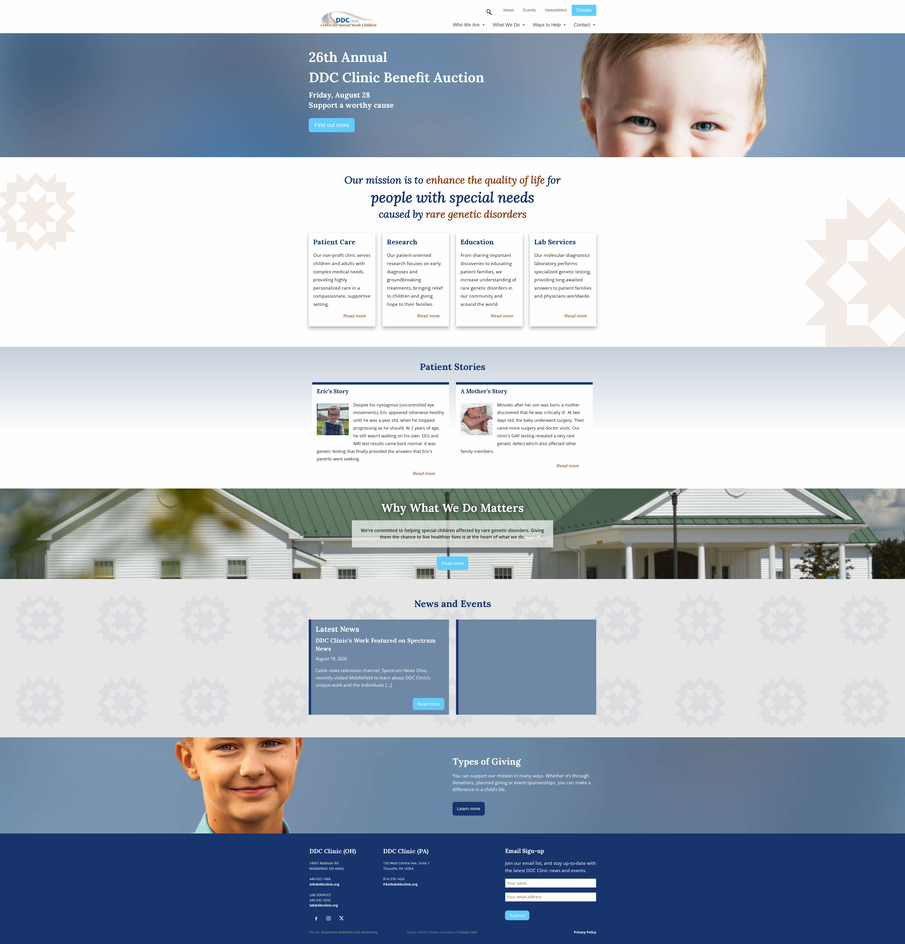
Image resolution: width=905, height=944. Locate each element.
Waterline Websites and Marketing (349, 932)
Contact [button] (582, 24)
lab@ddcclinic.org (323, 905)
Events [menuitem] (529, 10)
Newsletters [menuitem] (556, 10)
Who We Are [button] (466, 24)
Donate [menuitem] (584, 10)
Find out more (331, 125)
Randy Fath (467, 932)
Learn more (468, 808)
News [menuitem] (508, 10)
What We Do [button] (506, 24)
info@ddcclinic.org (324, 884)
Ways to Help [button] (547, 24)
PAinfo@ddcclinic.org (400, 884)
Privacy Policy (585, 932)
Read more (354, 315)
